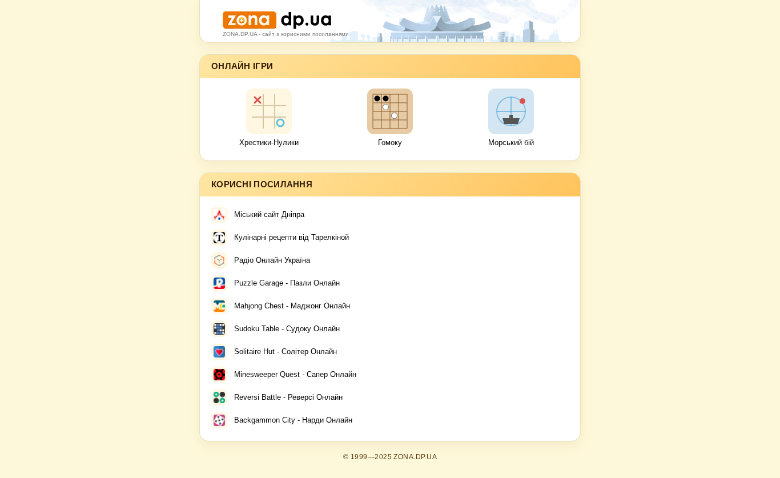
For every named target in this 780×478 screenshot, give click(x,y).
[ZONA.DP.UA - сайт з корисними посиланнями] (277, 16)
